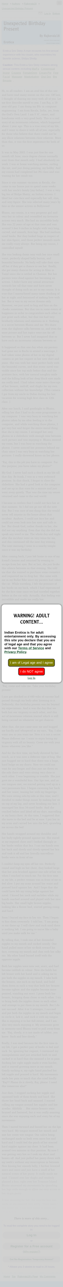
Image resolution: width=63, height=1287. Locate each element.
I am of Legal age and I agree (31, 662)
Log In (31, 677)
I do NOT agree (31, 671)
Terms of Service (31, 648)
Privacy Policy (15, 652)
